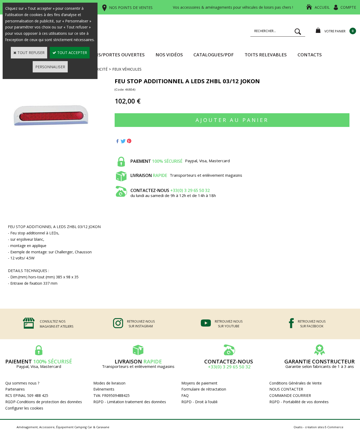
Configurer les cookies (24, 408)
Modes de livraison (109, 383)
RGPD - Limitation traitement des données (129, 401)
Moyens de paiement (199, 383)
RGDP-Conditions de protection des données (43, 401)
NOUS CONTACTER (286, 389)
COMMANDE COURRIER (290, 395)
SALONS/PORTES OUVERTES (114, 55)
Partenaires (15, 389)
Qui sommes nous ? (22, 383)
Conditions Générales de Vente (295, 383)
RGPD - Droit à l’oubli (199, 401)
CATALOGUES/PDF (213, 55)
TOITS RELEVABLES (266, 55)
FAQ (185, 395)
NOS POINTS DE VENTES (131, 7)
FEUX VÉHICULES (127, 69)
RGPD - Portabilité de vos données (299, 401)
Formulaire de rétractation (203, 389)
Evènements (103, 389)
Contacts (310, 55)
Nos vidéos (169, 55)
